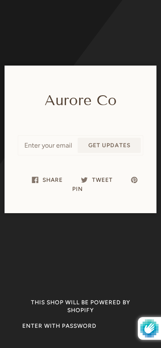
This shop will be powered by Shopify (80, 306)
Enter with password (59, 325)
